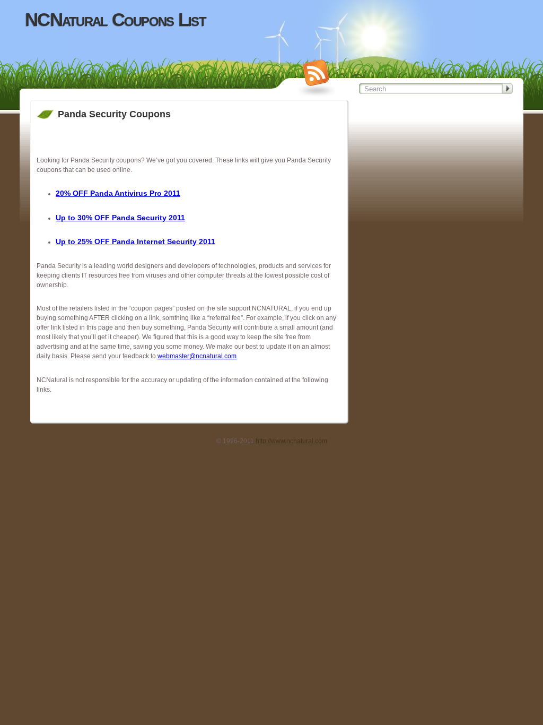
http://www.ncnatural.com (291, 441)
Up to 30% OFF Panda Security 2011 (120, 217)
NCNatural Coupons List (115, 20)
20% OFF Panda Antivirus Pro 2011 (118, 193)
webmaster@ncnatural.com (197, 356)
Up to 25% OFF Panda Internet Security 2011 (135, 241)
